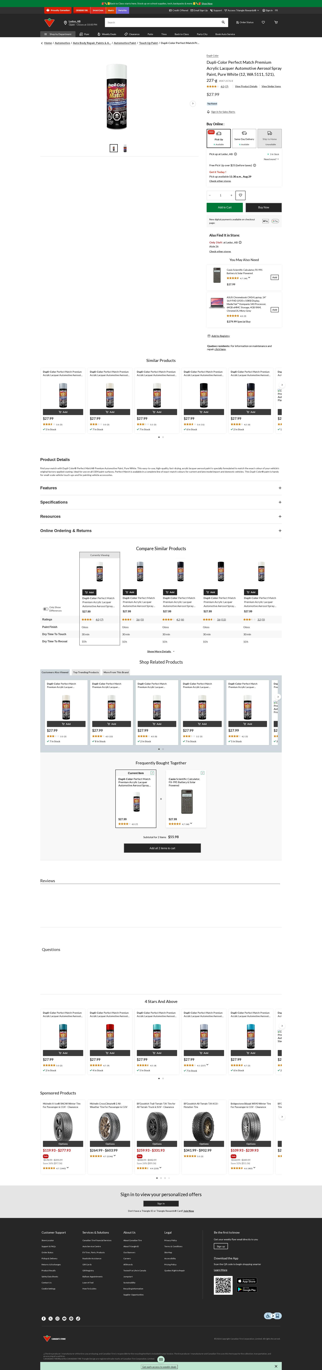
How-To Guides (89, 1288)
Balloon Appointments (93, 1276)
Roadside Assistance (92, 1258)
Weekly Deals (109, 34)
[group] (63, 1155)
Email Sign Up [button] (201, 10)
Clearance (134, 34)
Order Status (247, 22)
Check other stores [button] (220, 181)
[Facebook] (44, 1319)
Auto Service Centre (92, 1246)
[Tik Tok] (78, 1319)
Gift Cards (87, 1264)
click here (220, 349)
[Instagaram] (57, 1319)
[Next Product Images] (193, 104)
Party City (202, 34)
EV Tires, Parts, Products (94, 1252)
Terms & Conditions (173, 1246)
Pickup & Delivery (49, 1258)
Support (217, 10)
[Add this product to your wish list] (240, 195)
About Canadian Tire (132, 1240)
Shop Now (207, 3)
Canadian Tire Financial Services (97, 1240)
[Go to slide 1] (114, 148)
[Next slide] (282, 385)
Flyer (86, 34)
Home (48, 42)
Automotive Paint (125, 42)
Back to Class (182, 34)
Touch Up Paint (148, 42)
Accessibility (170, 1258)
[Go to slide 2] (125, 148)
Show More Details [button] (159, 651)
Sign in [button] (269, 10)
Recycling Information (133, 1288)
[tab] (218, 138)
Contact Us (46, 1282)
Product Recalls (49, 1270)
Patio (150, 34)
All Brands (128, 1264)
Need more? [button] (270, 159)
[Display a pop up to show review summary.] (250, 279)
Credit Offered (180, 10)
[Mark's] (111, 10)
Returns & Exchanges (51, 1264)
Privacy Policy (170, 1240)
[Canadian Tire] (81, 10)
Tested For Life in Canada (134, 1270)
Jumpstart (127, 1276)
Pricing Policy (170, 1264)
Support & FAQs (49, 1246)
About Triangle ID (131, 1246)
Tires (164, 34)
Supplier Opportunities (133, 1294)
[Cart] (276, 22)
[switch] (47, 609)
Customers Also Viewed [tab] (55, 672)
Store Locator (48, 1240)
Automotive (62, 42)
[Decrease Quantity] (210, 195)
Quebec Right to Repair (174, 1270)
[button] (223, 22)
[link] (219, 87)
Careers (127, 1258)
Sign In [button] (161, 1203)
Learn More (220, 1269)
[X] (50, 1319)
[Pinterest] (71, 1319)
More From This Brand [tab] (116, 672)
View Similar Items (271, 86)
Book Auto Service (225, 34)
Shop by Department (60, 34)
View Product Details (246, 86)
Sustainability (129, 1282)
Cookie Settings (49, 1288)
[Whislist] (263, 22)
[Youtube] (64, 1319)
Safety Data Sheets (50, 1276)
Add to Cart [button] (224, 207)
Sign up (221, 1246)
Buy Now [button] (263, 207)
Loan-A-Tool (88, 1282)
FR (276, 10)
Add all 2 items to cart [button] (162, 848)
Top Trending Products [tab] (86, 672)
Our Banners (129, 1252)
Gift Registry (88, 1270)
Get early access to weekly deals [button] (159, 1366)
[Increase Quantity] (231, 195)
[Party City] (122, 10)
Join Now (188, 1210)
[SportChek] (98, 10)
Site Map (168, 1252)
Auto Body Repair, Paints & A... (92, 42)
